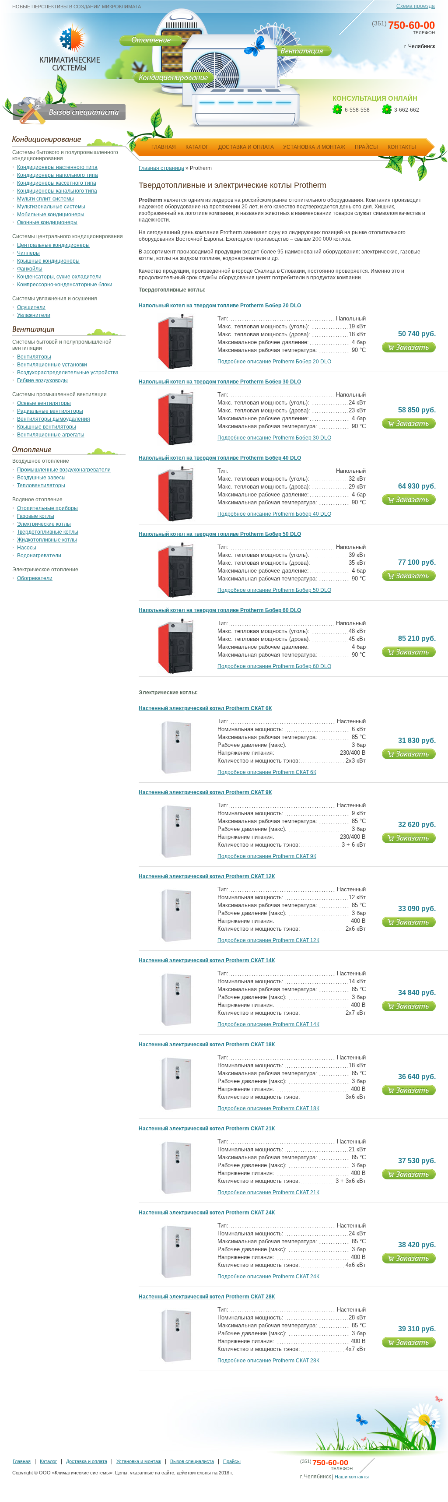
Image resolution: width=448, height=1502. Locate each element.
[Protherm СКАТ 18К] (176, 1111)
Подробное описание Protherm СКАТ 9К (266, 856)
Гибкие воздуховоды (42, 380)
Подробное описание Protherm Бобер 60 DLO (274, 666)
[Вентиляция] (301, 52)
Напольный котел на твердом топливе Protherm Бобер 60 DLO (220, 610)
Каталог (48, 1461)
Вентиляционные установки (52, 365)
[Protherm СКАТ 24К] (176, 1279)
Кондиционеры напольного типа (57, 175)
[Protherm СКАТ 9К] (176, 859)
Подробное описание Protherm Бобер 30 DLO (274, 438)
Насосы (26, 548)
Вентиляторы (34, 357)
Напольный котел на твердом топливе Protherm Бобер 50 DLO (220, 534)
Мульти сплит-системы (45, 199)
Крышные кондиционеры (48, 261)
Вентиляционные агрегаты (50, 435)
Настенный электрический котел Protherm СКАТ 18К (207, 1044)
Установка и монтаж (138, 1461)
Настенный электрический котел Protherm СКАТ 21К (207, 1129)
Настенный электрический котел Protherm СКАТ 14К (207, 960)
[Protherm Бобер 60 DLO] (176, 673)
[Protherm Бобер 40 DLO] (176, 520)
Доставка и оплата (86, 1461)
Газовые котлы (35, 516)
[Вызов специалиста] (64, 100)
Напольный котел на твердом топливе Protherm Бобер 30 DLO (220, 382)
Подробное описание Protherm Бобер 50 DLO (274, 590)
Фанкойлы (29, 269)
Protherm (201, 168)
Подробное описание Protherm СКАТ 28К (268, 1361)
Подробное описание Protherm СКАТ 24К (268, 1276)
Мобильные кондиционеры (50, 214)
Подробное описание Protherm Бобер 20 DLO (274, 362)
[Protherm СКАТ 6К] (176, 775)
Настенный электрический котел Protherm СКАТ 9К (205, 792)
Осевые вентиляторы (44, 403)
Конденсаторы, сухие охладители (59, 277)
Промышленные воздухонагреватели (64, 470)
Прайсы (232, 1461)
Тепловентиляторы (41, 485)
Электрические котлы (44, 524)
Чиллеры (28, 253)
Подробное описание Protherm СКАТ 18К (268, 1108)
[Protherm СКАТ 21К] (176, 1195)
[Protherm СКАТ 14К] (176, 1027)
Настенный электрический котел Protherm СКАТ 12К (207, 876)
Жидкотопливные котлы (47, 540)
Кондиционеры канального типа (57, 191)
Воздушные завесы (41, 478)
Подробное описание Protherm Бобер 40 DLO (274, 514)
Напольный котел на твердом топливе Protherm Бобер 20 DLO (220, 306)
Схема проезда (415, 6)
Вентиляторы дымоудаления (53, 419)
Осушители (31, 307)
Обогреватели (34, 578)
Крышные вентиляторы (46, 427)
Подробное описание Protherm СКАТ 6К (266, 772)
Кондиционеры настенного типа (57, 167)
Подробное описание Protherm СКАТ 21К (268, 1192)
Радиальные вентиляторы (50, 411)
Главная (22, 1461)
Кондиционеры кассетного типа (56, 183)
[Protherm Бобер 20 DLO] (176, 368)
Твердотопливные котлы (47, 532)
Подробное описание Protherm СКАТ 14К (268, 1024)
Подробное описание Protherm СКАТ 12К (268, 940)
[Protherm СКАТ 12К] (176, 943)
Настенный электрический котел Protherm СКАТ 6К (205, 708)
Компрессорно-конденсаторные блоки (64, 284)
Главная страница (161, 168)
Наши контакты (352, 1476)
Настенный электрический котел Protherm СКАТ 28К (207, 1297)
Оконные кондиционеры (47, 222)
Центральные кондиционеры (53, 245)
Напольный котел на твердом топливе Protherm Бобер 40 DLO (220, 458)
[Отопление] (151, 40)
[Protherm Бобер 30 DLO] (176, 444)
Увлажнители (33, 315)
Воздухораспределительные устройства (68, 372)
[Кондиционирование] (173, 79)
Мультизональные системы (51, 207)
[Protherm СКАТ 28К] (176, 1363)
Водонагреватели (39, 555)
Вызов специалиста (192, 1461)
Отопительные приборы (47, 508)
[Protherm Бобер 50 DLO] (176, 597)
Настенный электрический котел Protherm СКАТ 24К (207, 1213)
